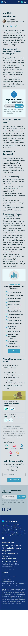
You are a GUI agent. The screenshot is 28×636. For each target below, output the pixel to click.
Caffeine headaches (15, 311)
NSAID (13, 86)
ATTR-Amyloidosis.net (9, 561)
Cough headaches (14, 317)
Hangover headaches (15, 323)
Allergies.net (6, 551)
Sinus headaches (14, 301)
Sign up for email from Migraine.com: (14, 101)
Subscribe (19, 106)
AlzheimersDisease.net (10, 553)
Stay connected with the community (11, 492)
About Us (4, 577)
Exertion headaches (15, 320)
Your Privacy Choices (8, 583)
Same (17, 453)
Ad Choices (16, 586)
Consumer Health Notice (9, 581)
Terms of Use (10, 113)
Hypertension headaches (12, 327)
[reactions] (6, 420)
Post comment (14, 480)
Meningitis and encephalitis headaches (13, 336)
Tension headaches (14, 305)
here (3, 438)
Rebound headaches (15, 298)
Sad (20, 446)
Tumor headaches (14, 331)
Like (5, 446)
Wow (9, 453)
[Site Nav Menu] (26, 2)
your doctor (10, 140)
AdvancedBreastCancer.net (11, 545)
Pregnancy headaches (15, 295)
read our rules (14, 464)
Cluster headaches (14, 292)
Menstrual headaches (15, 314)
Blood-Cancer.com (8, 569)
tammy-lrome (11, 19)
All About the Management (13, 417)
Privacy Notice (18, 111)
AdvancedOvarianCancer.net (12, 548)
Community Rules (7, 586)
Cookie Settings (20, 583)
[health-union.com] (9, 521)
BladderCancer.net (8, 567)
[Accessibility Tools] (18, 2)
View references (9, 442)
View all (5, 572)
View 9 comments (13, 470)
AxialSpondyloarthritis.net (11, 564)
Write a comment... (10, 474)
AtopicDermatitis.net (9, 559)
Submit (14, 351)
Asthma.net (6, 556)
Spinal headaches (14, 308)
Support (14, 446)
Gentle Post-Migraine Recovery (11, 404)
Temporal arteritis (14, 346)
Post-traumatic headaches (13, 342)
